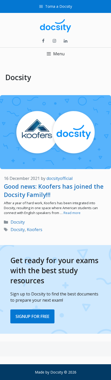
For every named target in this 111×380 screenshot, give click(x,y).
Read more (72, 212)
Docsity (18, 222)
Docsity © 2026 (63, 372)
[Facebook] (43, 41)
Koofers (34, 229)
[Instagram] (54, 41)
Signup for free (32, 316)
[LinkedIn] (65, 41)
